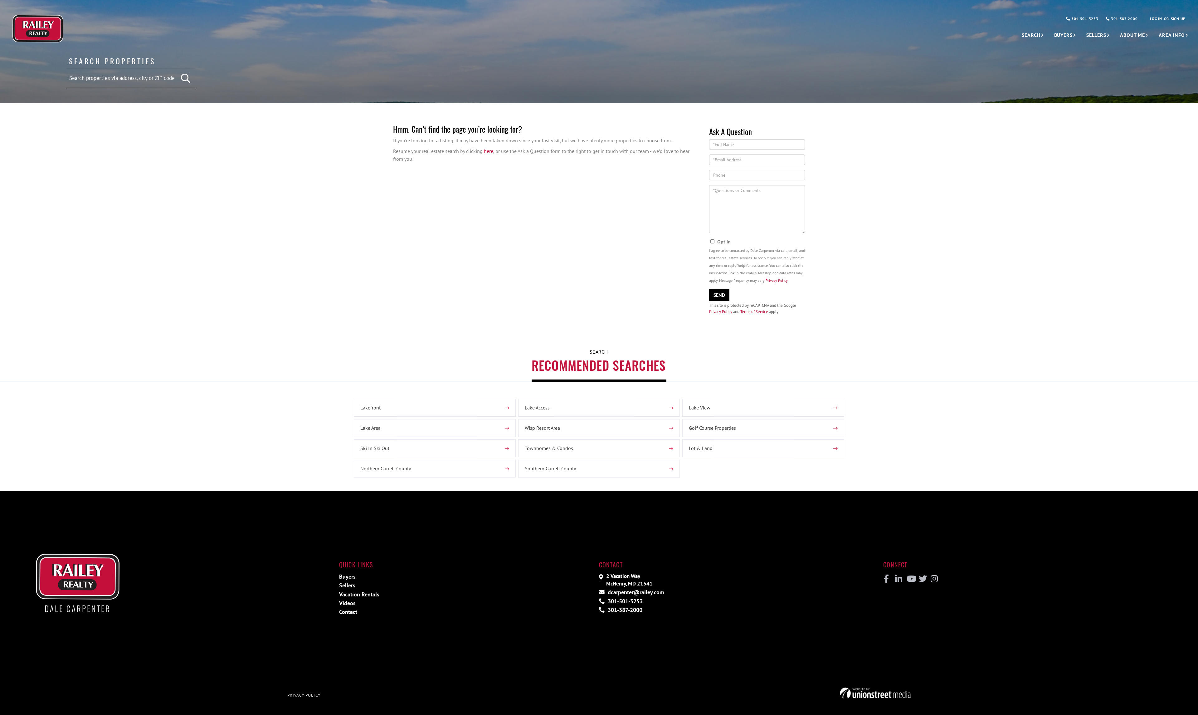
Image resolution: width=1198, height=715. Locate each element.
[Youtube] (910, 578)
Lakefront (370, 407)
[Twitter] (922, 578)
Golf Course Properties (712, 428)
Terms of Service (754, 311)
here (488, 151)
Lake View (699, 407)
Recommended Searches (599, 365)
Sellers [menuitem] (1096, 35)
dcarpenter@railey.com (635, 592)
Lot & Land (701, 448)
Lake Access (537, 407)
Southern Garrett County (550, 468)
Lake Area (370, 428)
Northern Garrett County (385, 468)
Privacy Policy (776, 280)
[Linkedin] (898, 578)
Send (719, 295)
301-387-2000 (1123, 18)
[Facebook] (886, 578)
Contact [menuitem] (348, 611)
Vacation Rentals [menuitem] (359, 594)
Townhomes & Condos (549, 448)
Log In (1156, 18)
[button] (186, 78)
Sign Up (1178, 18)
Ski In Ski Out (374, 448)
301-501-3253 (1084, 18)
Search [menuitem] (1031, 35)
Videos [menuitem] (347, 603)
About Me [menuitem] (1132, 35)
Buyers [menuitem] (1063, 35)
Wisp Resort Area (542, 428)
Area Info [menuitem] (1172, 35)
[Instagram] (934, 578)
